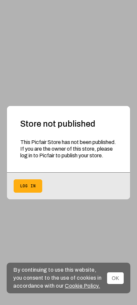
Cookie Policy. (82, 286)
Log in (28, 186)
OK (115, 278)
